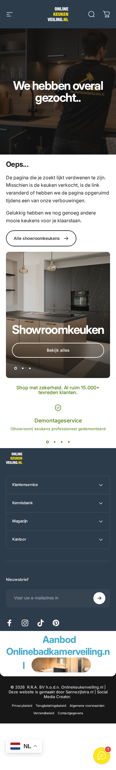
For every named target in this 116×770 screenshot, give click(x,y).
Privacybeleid (22, 706)
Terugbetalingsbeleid (51, 706)
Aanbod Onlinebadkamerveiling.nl (58, 652)
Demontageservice (58, 420)
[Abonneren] (99, 598)
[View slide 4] (68, 441)
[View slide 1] (47, 441)
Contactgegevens (70, 713)
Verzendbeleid (43, 713)
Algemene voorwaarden (87, 706)
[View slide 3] (61, 441)
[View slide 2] (54, 441)
